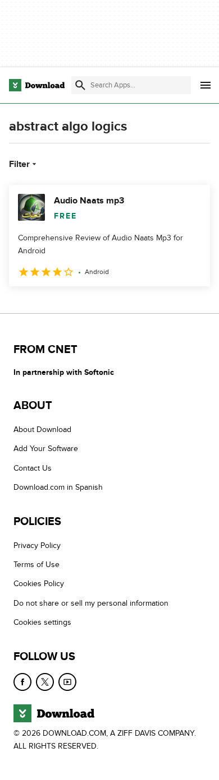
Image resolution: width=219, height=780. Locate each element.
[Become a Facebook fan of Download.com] (22, 682)
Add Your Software (45, 449)
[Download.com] (37, 85)
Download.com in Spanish (58, 488)
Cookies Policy (38, 584)
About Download (42, 429)
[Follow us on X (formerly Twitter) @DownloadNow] (45, 682)
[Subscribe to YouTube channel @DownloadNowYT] (67, 682)
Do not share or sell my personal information (90, 603)
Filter (19, 164)
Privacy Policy (37, 545)
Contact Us (32, 468)
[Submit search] (80, 85)
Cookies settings (42, 622)
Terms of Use (36, 564)
